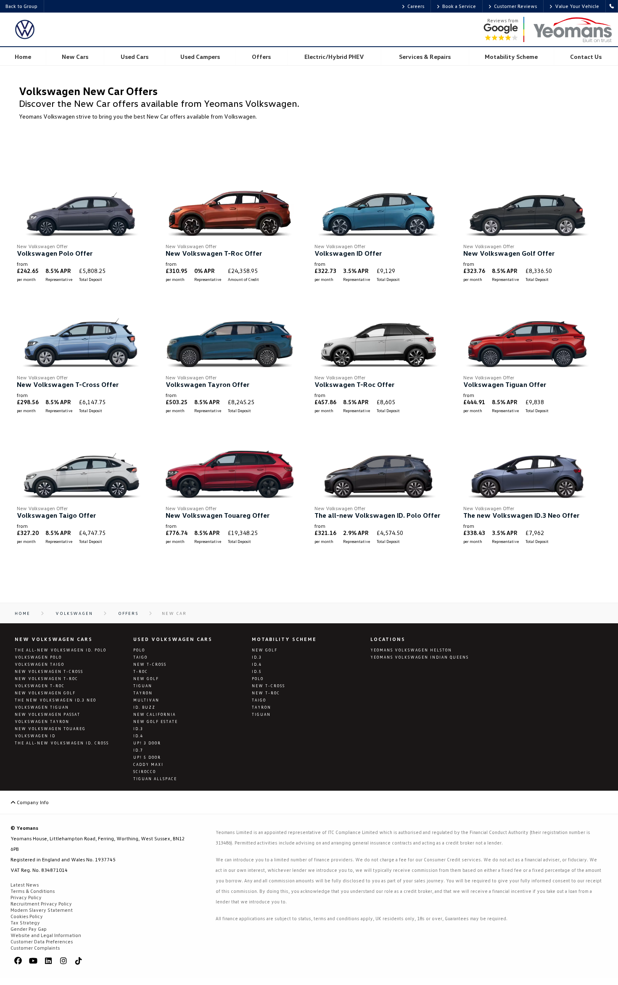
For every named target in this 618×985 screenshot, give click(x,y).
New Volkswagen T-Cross (49, 671)
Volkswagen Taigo (39, 664)
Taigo (140, 657)
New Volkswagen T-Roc (46, 678)
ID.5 (257, 671)
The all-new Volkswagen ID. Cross (62, 743)
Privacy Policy (26, 897)
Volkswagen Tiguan (42, 707)
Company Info (32, 802)
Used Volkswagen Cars (172, 639)
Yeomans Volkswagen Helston (411, 650)
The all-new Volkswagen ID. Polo (60, 650)
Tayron (143, 693)
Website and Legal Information (46, 935)
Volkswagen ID (35, 735)
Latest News (25, 885)
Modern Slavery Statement (42, 910)
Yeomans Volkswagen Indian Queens (419, 657)
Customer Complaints (35, 948)
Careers (415, 6)
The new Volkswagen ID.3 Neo (55, 700)
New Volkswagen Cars (53, 639)
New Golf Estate (155, 721)
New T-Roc (266, 693)
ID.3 (138, 728)
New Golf (146, 678)
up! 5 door (147, 757)
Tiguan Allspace (155, 778)
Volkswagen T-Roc (40, 685)
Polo (139, 650)
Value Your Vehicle (577, 6)
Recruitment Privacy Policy (41, 903)
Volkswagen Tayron (42, 721)
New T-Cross (149, 664)
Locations (387, 639)
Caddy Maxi (148, 764)
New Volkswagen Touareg (50, 728)
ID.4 (138, 735)
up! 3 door (147, 743)
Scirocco (144, 771)
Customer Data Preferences (42, 941)
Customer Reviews (515, 6)
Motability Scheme (284, 639)
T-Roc (140, 671)
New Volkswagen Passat (47, 714)
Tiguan (142, 685)
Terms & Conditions (33, 891)
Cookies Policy (27, 916)
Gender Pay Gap (29, 929)
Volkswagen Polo (38, 657)
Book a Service (459, 6)
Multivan (146, 700)
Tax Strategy (25, 922)
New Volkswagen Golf (45, 693)
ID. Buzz (144, 707)
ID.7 (138, 750)
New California (154, 714)
